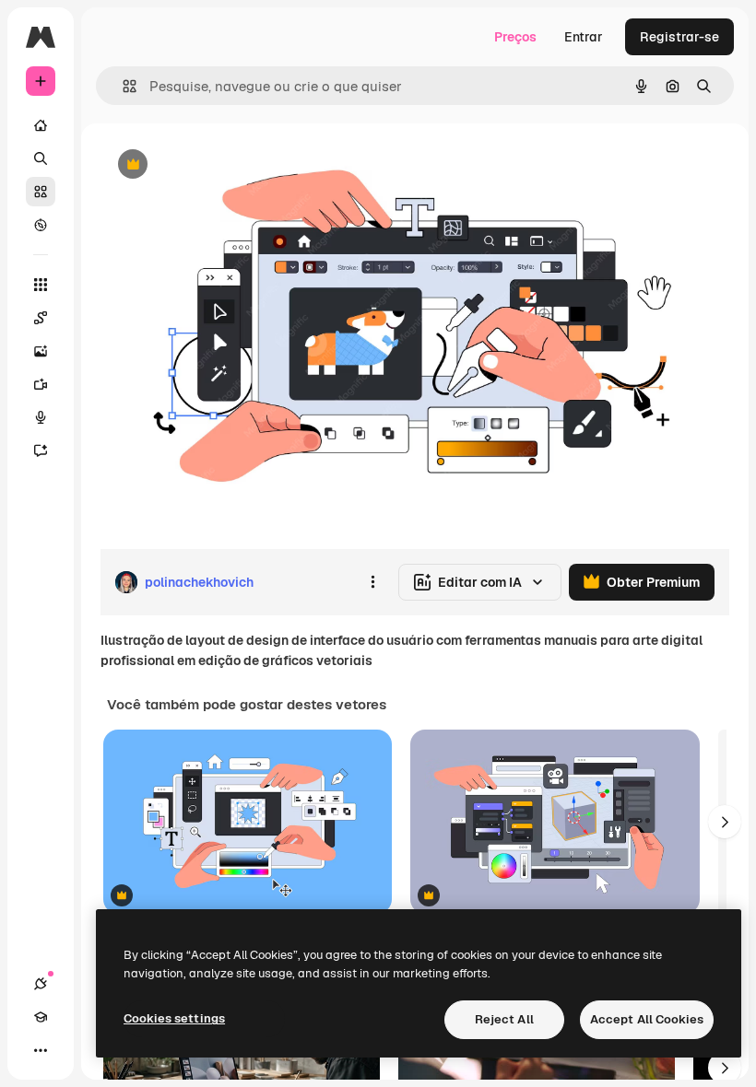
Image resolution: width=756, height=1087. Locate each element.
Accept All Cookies (646, 1019)
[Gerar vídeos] (40, 384)
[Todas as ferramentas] (40, 284)
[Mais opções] (372, 582)
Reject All (504, 1019)
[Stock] (40, 191)
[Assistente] (40, 450)
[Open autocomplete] (122, 86)
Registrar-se (679, 37)
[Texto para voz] (40, 417)
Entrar (583, 37)
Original (217, 165)
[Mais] (40, 1050)
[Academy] (40, 1017)
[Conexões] (40, 984)
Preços (515, 37)
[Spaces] (40, 318)
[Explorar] (40, 225)
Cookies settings (174, 1018)
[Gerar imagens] (40, 351)
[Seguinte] (724, 822)
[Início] (40, 125)
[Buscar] (40, 158)
